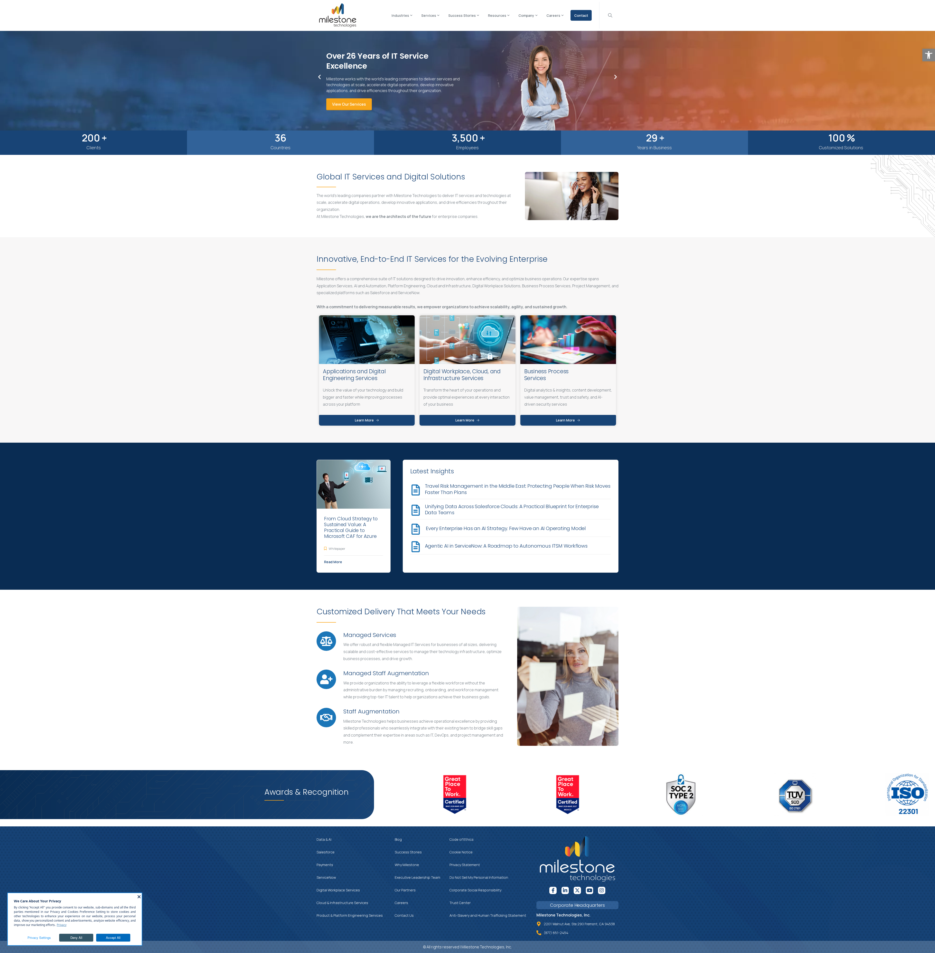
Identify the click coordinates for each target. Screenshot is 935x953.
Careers (401, 902)
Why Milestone (407, 864)
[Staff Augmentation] (326, 717)
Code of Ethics (461, 839)
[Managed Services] (326, 641)
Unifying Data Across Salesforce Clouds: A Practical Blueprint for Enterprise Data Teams (512, 509)
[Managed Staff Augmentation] (326, 679)
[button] (928, 55)
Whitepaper (337, 548)
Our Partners (405, 890)
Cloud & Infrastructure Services (342, 902)
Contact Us (404, 915)
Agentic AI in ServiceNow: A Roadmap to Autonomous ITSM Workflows (507, 545)
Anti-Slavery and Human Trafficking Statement (487, 915)
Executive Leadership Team (417, 877)
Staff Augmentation (371, 711)
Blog (398, 839)
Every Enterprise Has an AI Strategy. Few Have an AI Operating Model (505, 528)
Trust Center (460, 902)
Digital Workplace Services (338, 890)
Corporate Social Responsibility (475, 890)
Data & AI (324, 839)
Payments (325, 864)
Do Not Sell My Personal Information (478, 877)
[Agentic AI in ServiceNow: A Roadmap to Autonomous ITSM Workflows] (415, 546)
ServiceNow (326, 877)
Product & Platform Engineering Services (350, 915)
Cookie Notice (461, 852)
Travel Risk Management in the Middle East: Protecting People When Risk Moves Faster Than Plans (517, 489)
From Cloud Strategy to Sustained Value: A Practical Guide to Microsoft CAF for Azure (351, 527)
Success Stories (408, 852)
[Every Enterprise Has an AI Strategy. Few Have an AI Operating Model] (415, 529)
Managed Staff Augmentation (386, 673)
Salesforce (326, 852)
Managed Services (369, 635)
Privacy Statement (464, 864)
